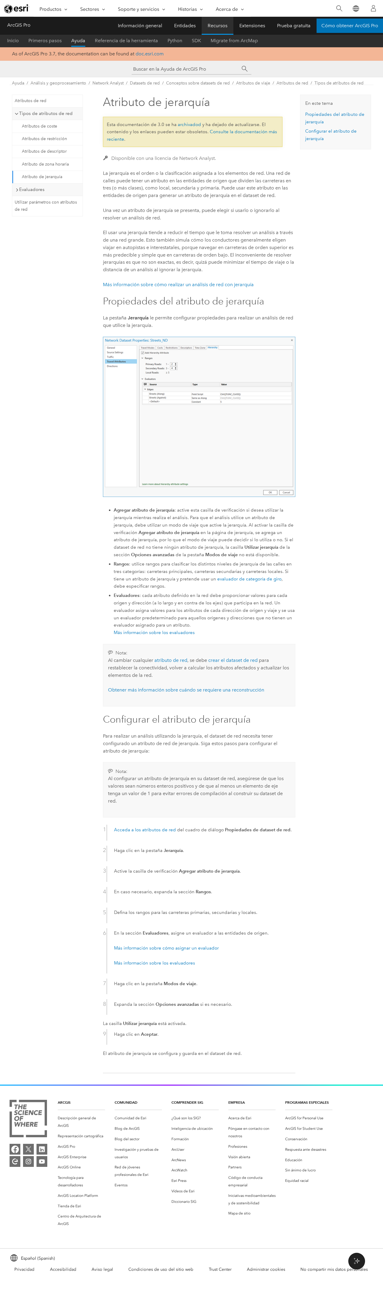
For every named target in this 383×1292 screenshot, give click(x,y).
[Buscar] (339, 8)
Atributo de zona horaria (45, 164)
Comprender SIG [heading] (187, 1102)
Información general (140, 25)
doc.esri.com (150, 54)
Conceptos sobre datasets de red (198, 83)
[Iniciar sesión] (373, 8)
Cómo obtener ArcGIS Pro (349, 25)
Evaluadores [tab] (32, 189)
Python (175, 40)
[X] (28, 1149)
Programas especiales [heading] (307, 1102)
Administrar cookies (266, 1269)
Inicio (13, 40)
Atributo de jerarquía (42, 176)
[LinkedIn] (42, 1149)
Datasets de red (145, 83)
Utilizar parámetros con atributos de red (46, 206)
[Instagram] (28, 1161)
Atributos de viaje (253, 83)
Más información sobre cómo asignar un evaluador (166, 948)
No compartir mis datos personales (334, 1269)
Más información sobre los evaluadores (154, 632)
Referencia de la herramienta (126, 40)
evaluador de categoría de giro (249, 579)
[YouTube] (42, 1161)
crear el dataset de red (233, 660)
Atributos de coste (39, 126)
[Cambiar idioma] (355, 8)
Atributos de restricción (44, 138)
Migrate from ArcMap (234, 40)
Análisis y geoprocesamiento (58, 83)
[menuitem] (81, 1122)
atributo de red (170, 660)
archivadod (189, 124)
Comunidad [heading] (126, 1102)
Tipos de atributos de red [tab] (46, 113)
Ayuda (78, 40)
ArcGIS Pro (19, 25)
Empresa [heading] (236, 1102)
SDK (196, 40)
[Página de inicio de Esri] (16, 8)
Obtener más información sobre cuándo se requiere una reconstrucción (186, 690)
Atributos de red (292, 83)
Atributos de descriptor (44, 151)
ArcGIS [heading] (64, 1102)
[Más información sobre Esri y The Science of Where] (28, 1120)
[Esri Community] (15, 1161)
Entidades (185, 25)
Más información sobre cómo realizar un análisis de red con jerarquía (178, 284)
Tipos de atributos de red (339, 83)
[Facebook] (15, 1149)
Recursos (217, 25)
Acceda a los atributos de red (145, 829)
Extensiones (252, 25)
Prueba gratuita (294, 25)
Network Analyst (108, 83)
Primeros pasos (45, 40)
